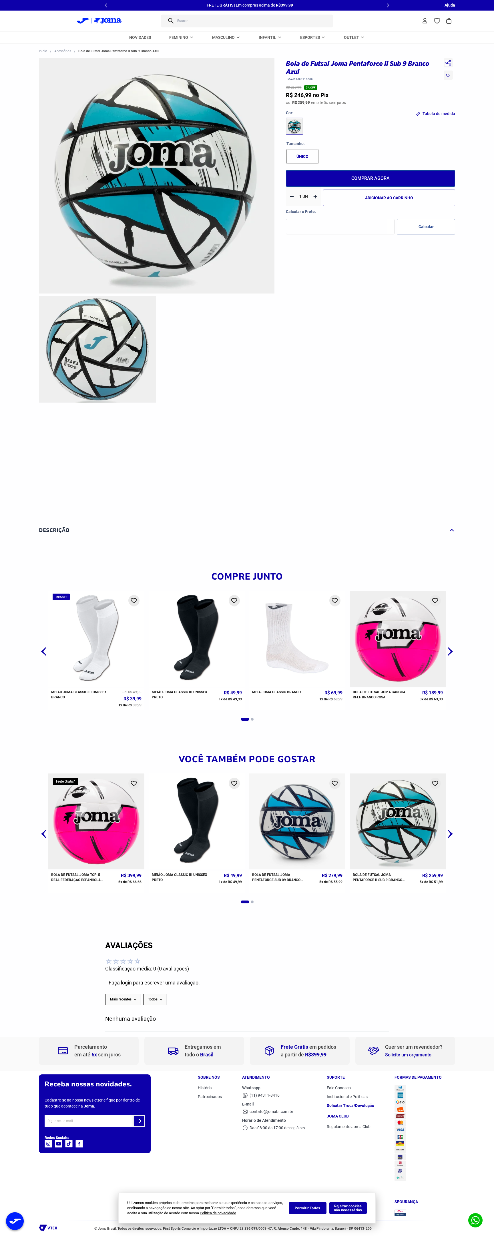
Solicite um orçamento (408, 1055)
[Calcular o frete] (426, 226)
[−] (292, 196)
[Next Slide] (388, 5)
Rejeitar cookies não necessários (348, 1208)
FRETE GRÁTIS (220, 5)
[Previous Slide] (106, 5)
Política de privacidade (218, 1213)
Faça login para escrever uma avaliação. (154, 983)
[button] (156, 176)
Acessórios (62, 51)
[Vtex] (49, 1230)
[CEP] (340, 221)
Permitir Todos (307, 1208)
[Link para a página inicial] (43, 51)
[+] (315, 196)
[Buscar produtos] (170, 21)
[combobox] (247, 21)
